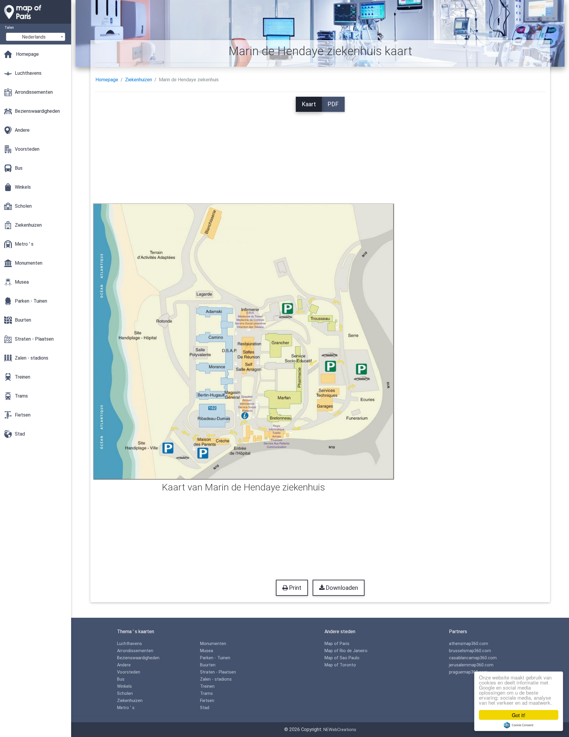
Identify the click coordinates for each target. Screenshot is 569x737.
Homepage (106, 79)
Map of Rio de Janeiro (346, 650)
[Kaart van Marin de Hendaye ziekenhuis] (243, 341)
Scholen (125, 693)
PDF (333, 104)
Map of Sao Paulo (342, 657)
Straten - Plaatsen (218, 672)
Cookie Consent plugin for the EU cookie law (518, 725)
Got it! (518, 715)
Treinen (207, 686)
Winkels (124, 686)
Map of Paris (337, 643)
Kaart (309, 104)
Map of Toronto (340, 665)
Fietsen (207, 700)
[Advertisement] (320, 153)
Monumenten (213, 643)
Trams (206, 693)
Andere (124, 665)
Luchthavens (129, 643)
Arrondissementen (135, 650)
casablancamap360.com (473, 657)
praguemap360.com (468, 672)
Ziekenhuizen (138, 79)
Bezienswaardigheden (138, 657)
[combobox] (35, 37)
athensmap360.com (468, 643)
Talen (9, 27)
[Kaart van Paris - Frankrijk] (35, 21)
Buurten (207, 665)
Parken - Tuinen (215, 657)
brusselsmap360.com (470, 650)
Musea (206, 650)
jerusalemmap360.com (471, 665)
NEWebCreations (339, 729)
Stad (204, 707)
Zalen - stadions (216, 679)
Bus (120, 679)
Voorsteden (128, 672)
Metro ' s (126, 707)
